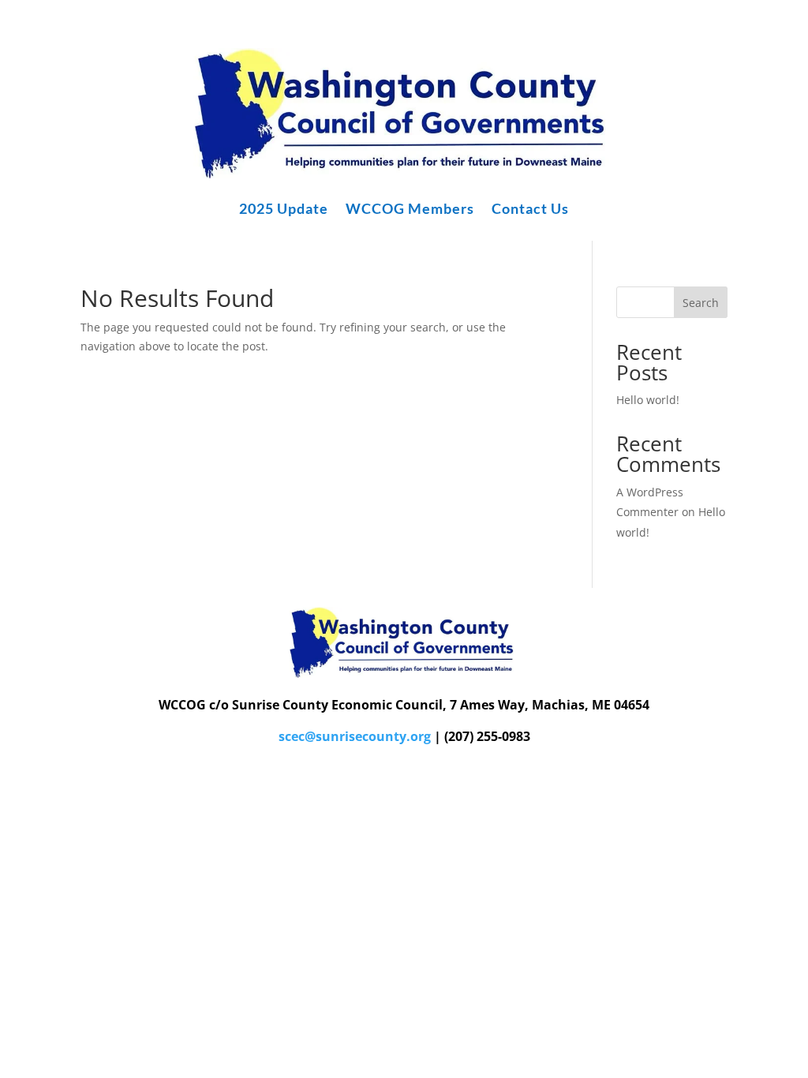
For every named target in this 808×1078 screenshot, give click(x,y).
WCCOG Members (410, 210)
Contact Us (530, 210)
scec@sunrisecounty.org (355, 736)
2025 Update (283, 210)
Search (701, 302)
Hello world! (647, 399)
